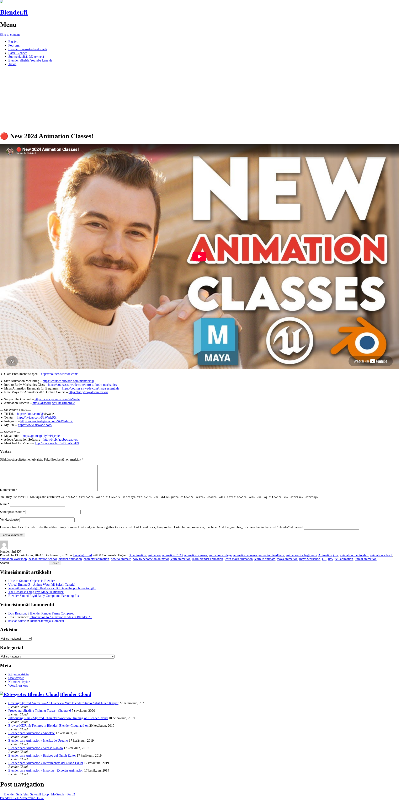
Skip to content (10, 34)
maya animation (287, 559)
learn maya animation (239, 559)
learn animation (180, 559)
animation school (381, 555)
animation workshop (13, 559)
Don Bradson (17, 613)
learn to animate (264, 559)
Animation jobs (328, 555)
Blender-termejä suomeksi (47, 621)
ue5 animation (344, 559)
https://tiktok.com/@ (30, 413)
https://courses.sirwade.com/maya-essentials (90, 388)
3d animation (137, 555)
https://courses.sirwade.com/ (59, 374)
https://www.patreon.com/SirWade (57, 399)
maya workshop (309, 559)
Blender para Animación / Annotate (31, 733)
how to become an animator (151, 559)
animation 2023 (172, 555)
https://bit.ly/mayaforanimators (88, 392)
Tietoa (12, 64)
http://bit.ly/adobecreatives (60, 439)
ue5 (330, 559)
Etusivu (13, 41)
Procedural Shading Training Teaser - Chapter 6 (39, 710)
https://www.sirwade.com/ (35, 425)
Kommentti (8, 490)
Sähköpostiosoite (12, 512)
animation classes (195, 555)
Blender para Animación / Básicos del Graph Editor (42, 755)
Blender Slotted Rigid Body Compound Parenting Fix (43, 595)
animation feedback (271, 555)
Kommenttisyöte (19, 681)
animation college (220, 555)
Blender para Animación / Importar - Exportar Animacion (45, 770)
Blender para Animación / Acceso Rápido (35, 748)
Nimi (4, 504)
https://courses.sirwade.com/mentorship (68, 381)
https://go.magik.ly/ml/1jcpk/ (41, 435)
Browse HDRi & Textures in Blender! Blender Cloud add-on (48, 725)
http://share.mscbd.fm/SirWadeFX (57, 443)
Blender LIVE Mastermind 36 (22, 798)
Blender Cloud (75, 694)
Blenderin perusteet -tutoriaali (27, 49)
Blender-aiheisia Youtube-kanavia (30, 60)
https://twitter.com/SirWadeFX (37, 417)
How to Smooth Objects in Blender (31, 580)
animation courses (245, 555)
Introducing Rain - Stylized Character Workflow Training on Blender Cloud (58, 718)
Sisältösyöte (16, 678)
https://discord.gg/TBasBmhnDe (53, 403)
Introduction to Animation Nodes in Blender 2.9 (61, 617)
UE (324, 559)
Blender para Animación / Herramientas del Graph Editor (45, 763)
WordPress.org (18, 685)
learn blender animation (207, 559)
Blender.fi (14, 12)
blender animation (70, 559)
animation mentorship (354, 555)
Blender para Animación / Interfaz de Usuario (38, 740)
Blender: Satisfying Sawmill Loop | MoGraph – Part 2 (37, 794)
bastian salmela (18, 621)
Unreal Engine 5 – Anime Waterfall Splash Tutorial (41, 584)
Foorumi (14, 45)
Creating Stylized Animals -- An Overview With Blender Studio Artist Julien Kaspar (63, 703)
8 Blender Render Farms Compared (51, 613)
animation (154, 555)
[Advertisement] (199, 98)
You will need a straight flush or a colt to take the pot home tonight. (52, 588)
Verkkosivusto (9, 519)
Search (4, 563)
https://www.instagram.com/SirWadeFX (46, 421)
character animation (96, 559)
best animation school (42, 559)
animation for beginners (301, 555)
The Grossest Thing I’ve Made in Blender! (36, 592)
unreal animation (366, 559)
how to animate (121, 559)
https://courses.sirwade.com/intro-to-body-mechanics (82, 384)
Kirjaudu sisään (18, 674)
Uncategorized (82, 555)
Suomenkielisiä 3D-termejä (26, 56)
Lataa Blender (17, 53)
